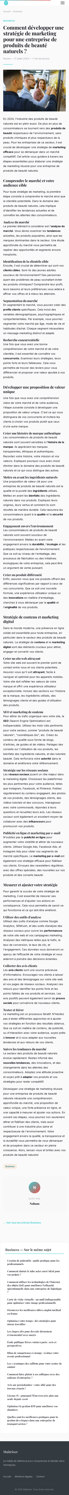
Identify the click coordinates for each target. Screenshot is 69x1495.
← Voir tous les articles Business (22, 1222)
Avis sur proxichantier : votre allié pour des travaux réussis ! (31, 1386)
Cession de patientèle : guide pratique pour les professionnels (33, 1262)
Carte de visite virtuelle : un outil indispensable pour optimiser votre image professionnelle (34, 1301)
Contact (40, 1476)
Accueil (6, 11)
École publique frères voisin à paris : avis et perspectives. (31, 1344)
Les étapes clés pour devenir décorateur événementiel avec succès (29, 1333)
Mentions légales (23, 1476)
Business (17, 11)
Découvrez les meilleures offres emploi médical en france (34, 1311)
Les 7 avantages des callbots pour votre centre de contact (34, 1365)
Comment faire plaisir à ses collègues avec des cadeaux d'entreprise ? (33, 1376)
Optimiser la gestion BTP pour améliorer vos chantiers (32, 1408)
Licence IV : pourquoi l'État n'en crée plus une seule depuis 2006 (33, 1397)
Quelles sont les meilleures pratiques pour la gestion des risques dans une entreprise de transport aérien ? (32, 1420)
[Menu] (62, 2)
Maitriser (10, 1451)
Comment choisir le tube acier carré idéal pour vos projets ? (33, 1273)
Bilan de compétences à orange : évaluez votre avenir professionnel (33, 1354)
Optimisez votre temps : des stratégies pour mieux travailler (31, 1322)
